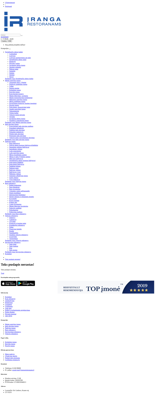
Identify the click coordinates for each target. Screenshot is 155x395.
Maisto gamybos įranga (13, 80)
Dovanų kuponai (10, 314)
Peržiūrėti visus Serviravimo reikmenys (18, 252)
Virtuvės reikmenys (11, 216)
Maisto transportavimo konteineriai (20, 98)
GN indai (12, 221)
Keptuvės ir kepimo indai (17, 223)
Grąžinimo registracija (12, 360)
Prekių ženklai (10, 312)
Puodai (11, 231)
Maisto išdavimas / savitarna (18, 96)
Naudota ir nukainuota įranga (19, 120)
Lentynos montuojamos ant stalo (20, 58)
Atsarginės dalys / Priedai (17, 82)
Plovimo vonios (14, 63)
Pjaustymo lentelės (15, 229)
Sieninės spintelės (15, 67)
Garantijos (8, 304)
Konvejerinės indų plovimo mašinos (21, 126)
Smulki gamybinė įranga (17, 109)
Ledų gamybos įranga (16, 153)
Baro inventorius (14, 189)
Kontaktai (8, 254)
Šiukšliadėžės (13, 233)
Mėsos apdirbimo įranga (17, 101)
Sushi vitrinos (13, 178)
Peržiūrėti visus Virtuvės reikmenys (16, 240)
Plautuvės (12, 61)
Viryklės (12, 117)
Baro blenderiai (14, 187)
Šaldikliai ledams (15, 166)
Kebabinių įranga (15, 90)
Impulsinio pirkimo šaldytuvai (19, 147)
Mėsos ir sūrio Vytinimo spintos (19, 157)
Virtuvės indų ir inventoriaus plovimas (22, 138)
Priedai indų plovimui (16, 134)
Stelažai (11, 75)
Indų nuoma (13, 250)
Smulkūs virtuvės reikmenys (18, 235)
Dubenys (12, 218)
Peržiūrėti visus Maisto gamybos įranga (18, 122)
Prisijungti (8, 6)
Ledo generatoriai (15, 151)
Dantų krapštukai (15, 193)
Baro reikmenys (10, 183)
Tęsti (2, 273)
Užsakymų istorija (11, 356)
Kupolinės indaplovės (16, 128)
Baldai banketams (15, 185)
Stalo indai (12, 244)
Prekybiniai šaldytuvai (16, 164)
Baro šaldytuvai (14, 143)
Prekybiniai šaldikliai (16, 162)
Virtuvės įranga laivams (17, 115)
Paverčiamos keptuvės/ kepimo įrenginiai (22, 103)
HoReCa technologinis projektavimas (17, 310)
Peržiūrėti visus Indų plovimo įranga (17, 139)
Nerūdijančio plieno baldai (14, 52)
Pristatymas (9, 302)
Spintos (11, 73)
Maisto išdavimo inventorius (18, 206)
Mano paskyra (10, 354)
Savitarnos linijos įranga (17, 65)
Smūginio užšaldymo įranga (18, 176)
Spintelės (12, 71)
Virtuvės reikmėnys (11, 334)
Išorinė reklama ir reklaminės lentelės (21, 197)
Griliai (11, 86)
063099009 (4, 37)
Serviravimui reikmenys (13, 332)
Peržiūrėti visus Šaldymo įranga (15, 181)
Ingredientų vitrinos (15, 149)
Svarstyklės (13, 237)
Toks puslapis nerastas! (12, 259)
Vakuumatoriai (14, 111)
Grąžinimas (9, 306)
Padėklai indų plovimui (17, 130)
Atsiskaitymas (9, 301)
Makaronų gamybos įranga (18, 99)
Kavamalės (13, 199)
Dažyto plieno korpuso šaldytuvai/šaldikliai (23, 145)
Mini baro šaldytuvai (16, 159)
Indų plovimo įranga (12, 124)
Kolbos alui (13, 202)
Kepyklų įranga (14, 92)
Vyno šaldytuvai (14, 179)
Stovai (11, 77)
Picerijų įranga (14, 105)
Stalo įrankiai (13, 246)
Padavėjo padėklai (15, 208)
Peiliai (11, 227)
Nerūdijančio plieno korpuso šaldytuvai (22, 160)
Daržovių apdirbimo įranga (18, 84)
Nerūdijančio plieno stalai (17, 60)
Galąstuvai (12, 219)
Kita (10, 248)
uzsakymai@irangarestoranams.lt (23, 370)
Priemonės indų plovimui (17, 136)
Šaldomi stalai (14, 168)
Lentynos (12, 56)
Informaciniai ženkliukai (17, 195)
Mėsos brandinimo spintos (18, 155)
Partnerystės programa (12, 358)
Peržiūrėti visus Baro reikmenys (15, 214)
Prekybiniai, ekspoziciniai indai (19, 107)
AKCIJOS (8, 316)
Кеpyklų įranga (10, 344)
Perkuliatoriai (13, 210)
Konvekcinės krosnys (16, 94)
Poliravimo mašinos (15, 212)
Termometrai (13, 238)
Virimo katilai (13, 113)
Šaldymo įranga (10, 141)
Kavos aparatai (14, 200)
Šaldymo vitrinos (15, 170)
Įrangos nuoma (14, 88)
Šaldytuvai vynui (15, 172)
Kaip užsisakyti (10, 299)
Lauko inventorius (15, 204)
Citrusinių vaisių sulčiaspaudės (19, 191)
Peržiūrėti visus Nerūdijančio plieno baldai (19, 79)
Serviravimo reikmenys (12, 242)
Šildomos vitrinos (15, 174)
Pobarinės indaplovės (16, 132)
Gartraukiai (13, 54)
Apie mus (8, 308)
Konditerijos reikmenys (17, 225)
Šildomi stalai (13, 69)
